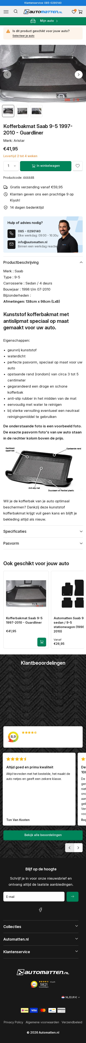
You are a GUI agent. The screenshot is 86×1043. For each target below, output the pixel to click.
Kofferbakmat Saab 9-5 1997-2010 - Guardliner (24, 620)
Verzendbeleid (72, 1022)
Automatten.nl (49, 1032)
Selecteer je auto (23, 35)
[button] (6, 11)
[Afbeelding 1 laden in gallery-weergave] (8, 111)
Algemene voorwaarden (42, 1022)
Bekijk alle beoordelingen (43, 835)
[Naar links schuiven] (7, 75)
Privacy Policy (13, 1022)
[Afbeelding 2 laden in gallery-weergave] (22, 111)
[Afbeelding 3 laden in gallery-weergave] (36, 111)
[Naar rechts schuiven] (79, 75)
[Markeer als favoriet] (77, 166)
